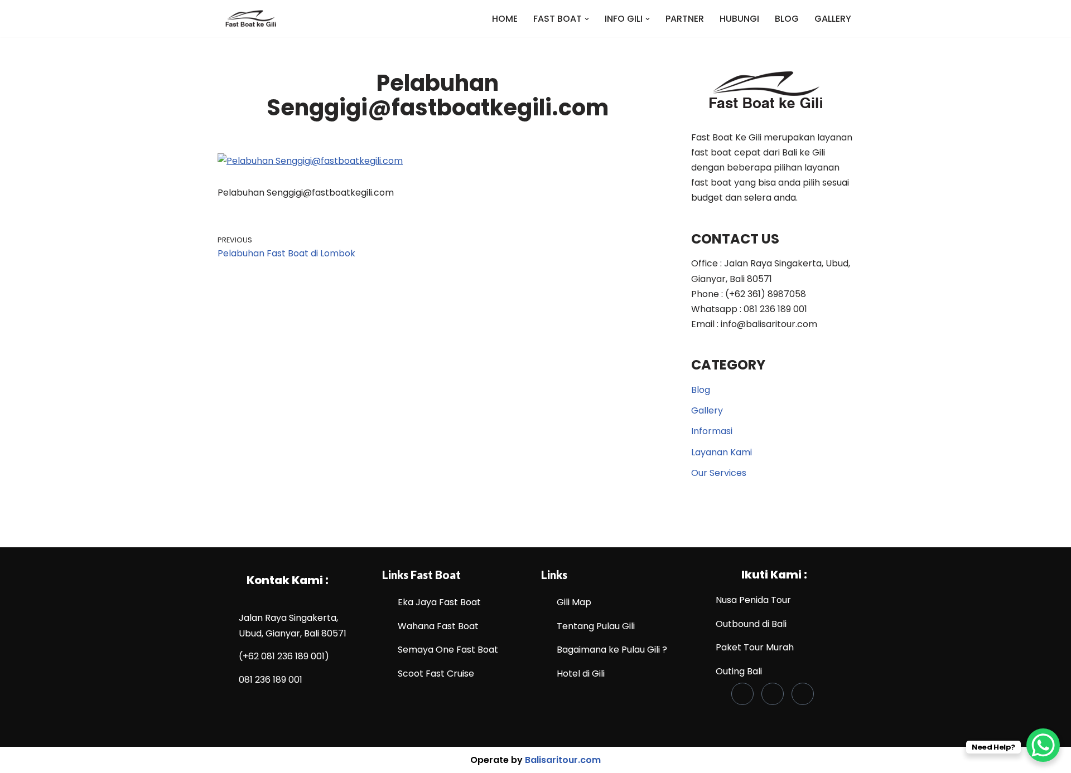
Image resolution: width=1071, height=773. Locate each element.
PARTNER (684, 18)
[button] (587, 19)
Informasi (711, 431)
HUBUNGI (739, 18)
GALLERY (832, 18)
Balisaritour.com (563, 759)
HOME (505, 18)
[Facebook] (742, 694)
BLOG (787, 18)
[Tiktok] (772, 694)
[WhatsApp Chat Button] (1043, 745)
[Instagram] (803, 694)
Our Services (718, 472)
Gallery (707, 410)
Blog (700, 389)
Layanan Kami (721, 452)
